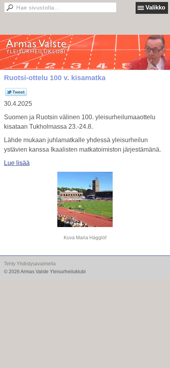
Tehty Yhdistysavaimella (30, 264)
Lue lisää (17, 163)
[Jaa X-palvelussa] (16, 94)
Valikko (155, 7)
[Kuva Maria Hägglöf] (85, 199)
